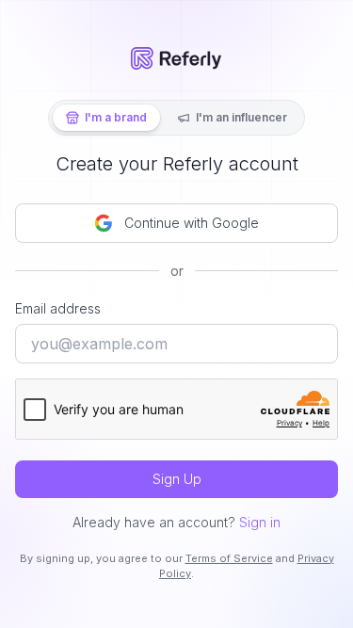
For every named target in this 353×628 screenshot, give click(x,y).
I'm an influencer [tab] (241, 117)
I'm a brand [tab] (116, 117)
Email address (58, 308)
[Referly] (176, 58)
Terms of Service (229, 558)
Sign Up (176, 479)
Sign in (260, 522)
